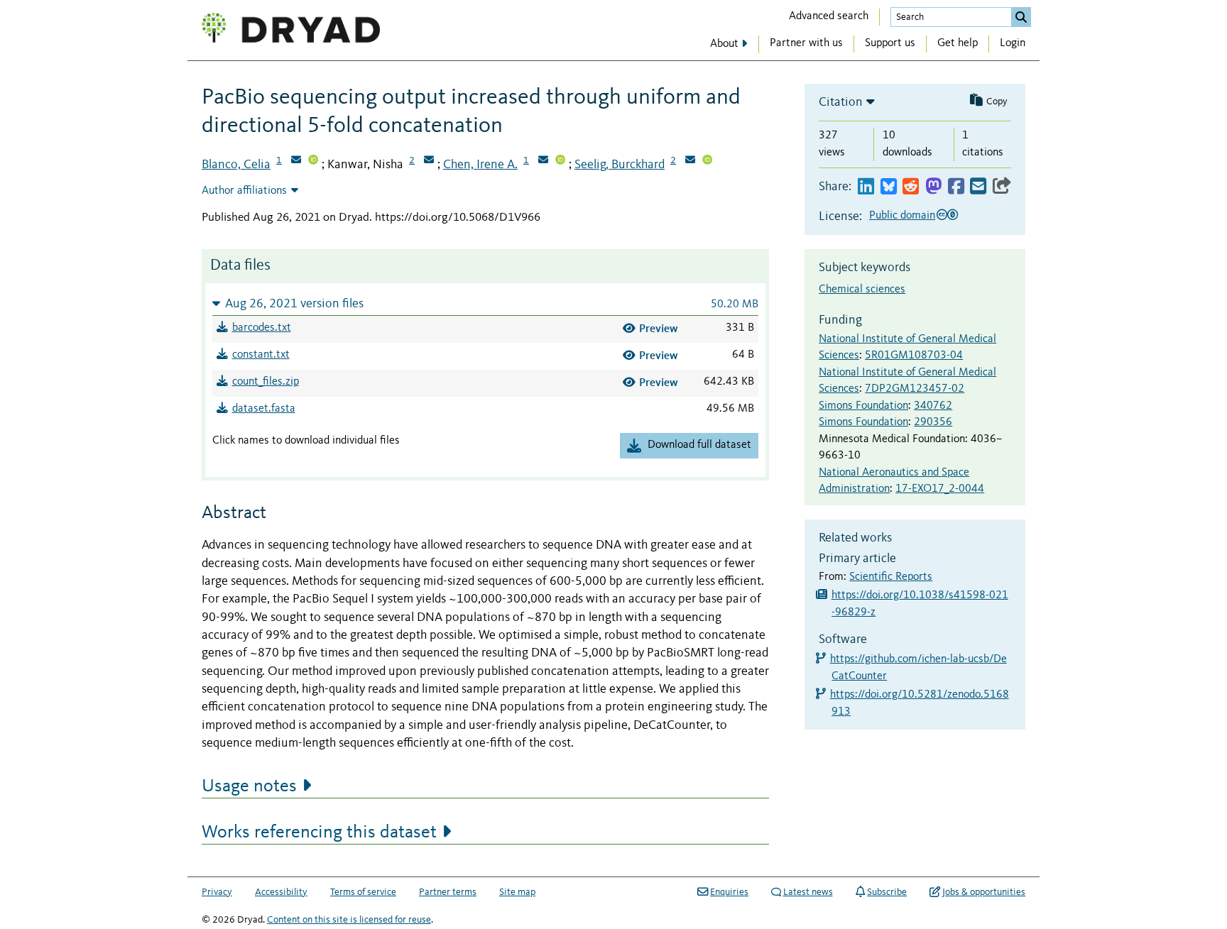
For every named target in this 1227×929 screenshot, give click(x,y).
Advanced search (828, 16)
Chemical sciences (862, 289)
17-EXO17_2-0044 (939, 489)
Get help (957, 43)
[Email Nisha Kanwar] (428, 161)
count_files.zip (265, 381)
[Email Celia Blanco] (296, 161)
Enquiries (729, 892)
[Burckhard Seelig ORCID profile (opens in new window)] (707, 161)
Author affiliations (244, 191)
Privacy (217, 892)
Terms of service (363, 892)
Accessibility (281, 892)
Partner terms (447, 892)
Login (1012, 43)
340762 (933, 406)
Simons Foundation (863, 406)
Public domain (902, 215)
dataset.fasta (263, 408)
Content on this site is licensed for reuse (349, 920)
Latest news (808, 892)
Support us (890, 43)
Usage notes (249, 786)
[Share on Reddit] (910, 187)
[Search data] (1021, 17)
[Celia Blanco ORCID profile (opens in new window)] (313, 161)
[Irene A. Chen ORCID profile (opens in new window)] (560, 161)
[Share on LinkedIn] (866, 187)
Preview (658, 328)
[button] (485, 303)
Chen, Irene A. (480, 164)
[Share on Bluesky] (888, 187)
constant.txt (261, 355)
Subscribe (887, 892)
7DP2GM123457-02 (914, 389)
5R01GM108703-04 (914, 355)
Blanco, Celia (236, 164)
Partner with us (806, 43)
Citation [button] (841, 102)
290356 (933, 422)
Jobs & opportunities (983, 892)
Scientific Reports (890, 577)
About (724, 44)
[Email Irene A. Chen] (543, 161)
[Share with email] (978, 187)
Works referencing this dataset (319, 832)
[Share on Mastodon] (933, 187)
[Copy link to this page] (1002, 187)
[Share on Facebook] (956, 187)
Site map (517, 892)
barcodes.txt (261, 328)
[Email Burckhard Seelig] (690, 161)
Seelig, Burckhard (619, 164)
